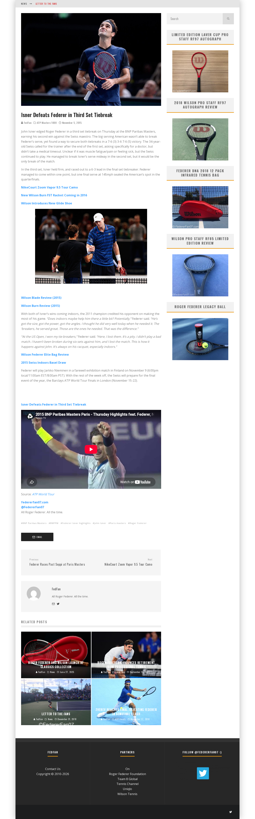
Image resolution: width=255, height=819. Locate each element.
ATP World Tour (43, 494)
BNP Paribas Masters (34, 523)
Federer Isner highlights (76, 523)
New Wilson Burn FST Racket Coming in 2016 (54, 195)
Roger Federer (138, 523)
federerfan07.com (34, 502)
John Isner (100, 523)
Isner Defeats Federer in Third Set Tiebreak (53, 404)
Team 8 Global (127, 779)
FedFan (27, 123)
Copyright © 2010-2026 (52, 774)
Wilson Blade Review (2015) (41, 298)
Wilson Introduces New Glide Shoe (46, 203)
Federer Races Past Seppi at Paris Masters (57, 562)
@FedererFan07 (32, 507)
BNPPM (54, 523)
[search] (228, 18)
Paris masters (118, 523)
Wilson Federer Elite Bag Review (45, 354)
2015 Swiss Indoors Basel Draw (43, 363)
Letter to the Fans (46, 3)
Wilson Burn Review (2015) (40, 306)
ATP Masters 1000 (47, 122)
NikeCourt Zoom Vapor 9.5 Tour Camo (49, 187)
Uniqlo (127, 789)
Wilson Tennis (127, 794)
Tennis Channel (127, 784)
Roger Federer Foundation (127, 774)
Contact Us (52, 769)
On (127, 769)
